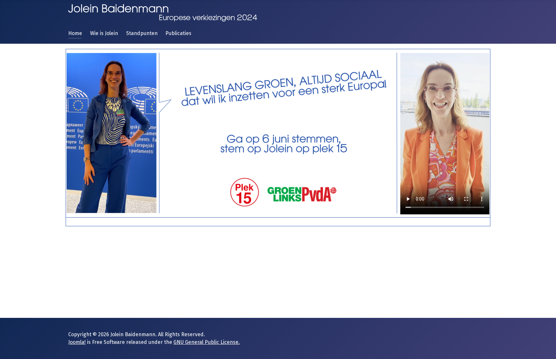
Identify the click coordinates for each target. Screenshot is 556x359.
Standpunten (142, 33)
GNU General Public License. (206, 342)
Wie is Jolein (104, 33)
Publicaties (178, 33)
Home (75, 33)
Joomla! (77, 342)
